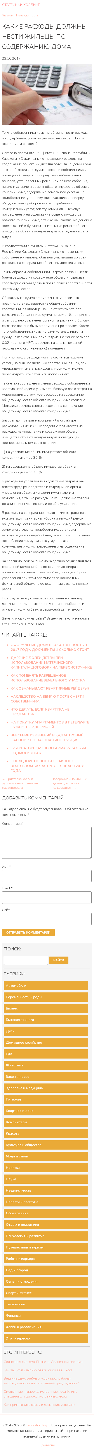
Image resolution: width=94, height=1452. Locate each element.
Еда (9, 1054)
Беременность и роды (24, 997)
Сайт (6, 910)
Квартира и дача (19, 1110)
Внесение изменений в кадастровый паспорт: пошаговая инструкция (47, 738)
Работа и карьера (20, 1258)
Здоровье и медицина (24, 1088)
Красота (12, 1133)
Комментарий (13, 823)
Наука (11, 1179)
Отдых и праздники (22, 1224)
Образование (17, 1213)
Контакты (47, 1445)
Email (7, 888)
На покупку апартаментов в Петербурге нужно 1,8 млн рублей (50, 725)
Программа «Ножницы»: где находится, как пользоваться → (69, 783)
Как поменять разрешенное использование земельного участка (48, 678)
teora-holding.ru (38, 1425)
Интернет (13, 1099)
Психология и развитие (25, 1236)
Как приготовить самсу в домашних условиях (39, 1404)
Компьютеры (16, 1122)
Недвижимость (18, 1190)
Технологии (15, 1304)
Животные (14, 1065)
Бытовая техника (20, 1019)
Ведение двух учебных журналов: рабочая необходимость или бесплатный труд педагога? (41, 1381)
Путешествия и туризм (25, 1247)
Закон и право (17, 1076)
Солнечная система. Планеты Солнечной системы (43, 1361)
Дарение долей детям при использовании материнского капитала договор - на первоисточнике (51, 662)
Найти (58, 960)
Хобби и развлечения (24, 1327)
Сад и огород (17, 1270)
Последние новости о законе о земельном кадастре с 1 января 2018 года (47, 766)
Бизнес (12, 1008)
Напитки (13, 1167)
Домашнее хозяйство (24, 1042)
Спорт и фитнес (18, 1292)
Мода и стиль (17, 1156)
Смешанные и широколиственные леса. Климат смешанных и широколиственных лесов (41, 1394)
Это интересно (18, 1338)
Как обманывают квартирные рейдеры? (50, 688)
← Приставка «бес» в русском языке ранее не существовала (20, 783)
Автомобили (16, 985)
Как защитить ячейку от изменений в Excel (38, 1370)
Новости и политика (22, 1201)
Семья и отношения (22, 1281)
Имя (6, 866)
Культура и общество (23, 1145)
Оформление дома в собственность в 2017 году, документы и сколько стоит (50, 647)
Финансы (13, 1315)
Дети (10, 1031)
